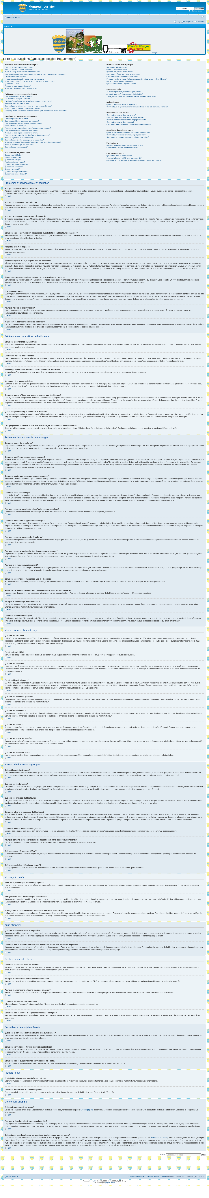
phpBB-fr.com (110, 1182)
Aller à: (162, 1155)
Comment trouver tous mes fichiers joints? (122, 148)
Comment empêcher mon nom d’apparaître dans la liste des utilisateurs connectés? (35, 74)
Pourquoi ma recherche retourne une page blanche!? (126, 120)
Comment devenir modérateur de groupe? (122, 76)
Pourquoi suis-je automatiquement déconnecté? (22, 72)
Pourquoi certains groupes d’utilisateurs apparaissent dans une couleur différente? (136, 79)
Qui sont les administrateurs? (117, 67)
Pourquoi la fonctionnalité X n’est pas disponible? (124, 158)
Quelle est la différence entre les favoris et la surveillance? (128, 132)
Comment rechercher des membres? (120, 122)
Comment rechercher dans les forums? (121, 115)
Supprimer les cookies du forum (155, 1176)
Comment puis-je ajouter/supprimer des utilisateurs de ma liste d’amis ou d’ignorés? (137, 107)
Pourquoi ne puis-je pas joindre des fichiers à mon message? (27, 135)
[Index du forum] (16, 7)
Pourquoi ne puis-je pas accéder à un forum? (21, 133)
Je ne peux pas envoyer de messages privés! (123, 92)
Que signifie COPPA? (12, 83)
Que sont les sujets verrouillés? (16, 171)
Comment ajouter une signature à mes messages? (23, 123)
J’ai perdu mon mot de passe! (15, 76)
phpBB (94, 1181)
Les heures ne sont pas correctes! (17, 99)
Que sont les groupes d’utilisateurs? (119, 72)
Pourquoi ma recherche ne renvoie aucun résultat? (125, 117)
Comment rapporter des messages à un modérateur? (24, 140)
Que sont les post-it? (12, 169)
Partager (154, 53)
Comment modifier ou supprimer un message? (22, 121)
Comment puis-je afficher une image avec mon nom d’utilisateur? (28, 106)
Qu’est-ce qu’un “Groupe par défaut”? (120, 81)
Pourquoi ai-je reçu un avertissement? (19, 138)
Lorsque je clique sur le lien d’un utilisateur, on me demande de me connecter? (36, 111)
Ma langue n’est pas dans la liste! (17, 103)
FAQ (178, 21)
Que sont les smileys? (13, 160)
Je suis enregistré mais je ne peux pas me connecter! (24, 79)
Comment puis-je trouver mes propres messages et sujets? (128, 124)
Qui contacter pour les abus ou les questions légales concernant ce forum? (134, 160)
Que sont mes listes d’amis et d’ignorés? (121, 104)
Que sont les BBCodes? (13, 155)
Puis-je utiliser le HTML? (13, 157)
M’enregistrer (188, 21)
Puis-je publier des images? (15, 162)
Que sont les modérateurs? (116, 69)
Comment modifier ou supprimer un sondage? (21, 130)
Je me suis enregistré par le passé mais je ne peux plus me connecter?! (31, 81)
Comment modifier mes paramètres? (18, 96)
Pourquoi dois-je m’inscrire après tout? (19, 69)
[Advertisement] (104, 1166)
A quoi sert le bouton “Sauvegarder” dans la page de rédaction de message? (33, 142)
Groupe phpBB (86, 1110)
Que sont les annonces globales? (17, 164)
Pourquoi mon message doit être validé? (19, 145)
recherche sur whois (159, 1138)
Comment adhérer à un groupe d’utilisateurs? (123, 74)
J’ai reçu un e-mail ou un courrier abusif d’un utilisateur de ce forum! (131, 96)
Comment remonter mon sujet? (16, 147)
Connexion (200, 21)
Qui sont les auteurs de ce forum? (119, 156)
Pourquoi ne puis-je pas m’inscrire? (18, 86)
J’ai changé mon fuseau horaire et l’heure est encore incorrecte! (28, 101)
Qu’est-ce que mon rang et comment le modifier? (23, 108)
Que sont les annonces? (14, 167)
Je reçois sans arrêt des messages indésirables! (124, 94)
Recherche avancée (196, 11)
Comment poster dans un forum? (17, 119)
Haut (9, 196)
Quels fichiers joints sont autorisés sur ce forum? (124, 145)
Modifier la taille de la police (202, 16)
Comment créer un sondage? (15, 126)
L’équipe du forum (135, 1176)
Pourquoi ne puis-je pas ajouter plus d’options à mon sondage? (28, 128)
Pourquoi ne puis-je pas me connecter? (19, 67)
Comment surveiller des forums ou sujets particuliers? (126, 135)
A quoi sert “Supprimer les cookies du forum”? (22, 88)
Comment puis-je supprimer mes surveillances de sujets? (127, 137)
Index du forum (13, 17)
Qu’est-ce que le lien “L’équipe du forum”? (121, 83)
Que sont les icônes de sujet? (16, 174)
